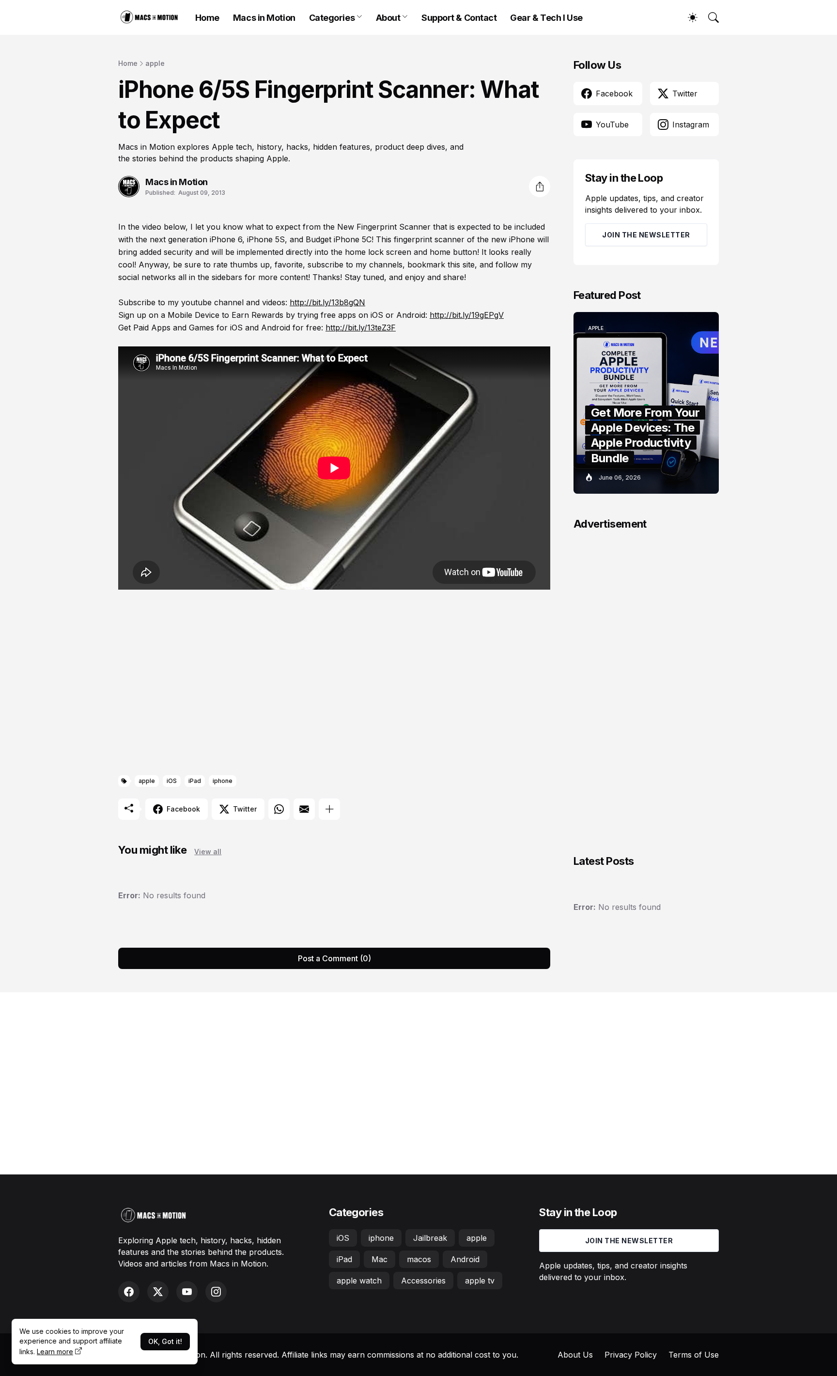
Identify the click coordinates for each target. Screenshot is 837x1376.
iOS (172, 780)
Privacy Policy (630, 1355)
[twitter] (158, 1291)
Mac (380, 1259)
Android (465, 1259)
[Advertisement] (334, 684)
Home (207, 18)
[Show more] (329, 809)
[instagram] (216, 1291)
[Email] (304, 809)
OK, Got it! (165, 1341)
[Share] (539, 186)
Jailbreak (430, 1238)
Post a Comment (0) (334, 958)
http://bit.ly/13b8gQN (327, 302)
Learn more (55, 1351)
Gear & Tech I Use (546, 18)
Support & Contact (458, 18)
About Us (575, 1355)
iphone (222, 780)
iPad (194, 780)
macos (419, 1259)
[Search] (709, 17)
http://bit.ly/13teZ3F (361, 327)
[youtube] (187, 1291)
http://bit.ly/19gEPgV (467, 315)
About (388, 18)
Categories (332, 18)
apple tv (480, 1280)
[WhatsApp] (279, 809)
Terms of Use (693, 1355)
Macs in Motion (264, 18)
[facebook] (129, 1291)
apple (155, 63)
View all (207, 851)
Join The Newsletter (646, 235)
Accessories (423, 1280)
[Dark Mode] (688, 17)
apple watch (359, 1280)
